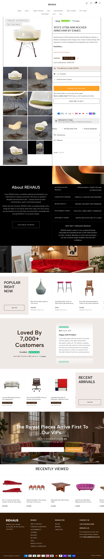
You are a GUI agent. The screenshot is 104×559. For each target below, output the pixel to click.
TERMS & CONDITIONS (38, 546)
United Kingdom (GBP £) (11, 556)
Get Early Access (74, 449)
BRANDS (58, 527)
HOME (19, 11)
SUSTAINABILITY (36, 529)
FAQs (32, 541)
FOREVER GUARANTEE (38, 527)
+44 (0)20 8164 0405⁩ (87, 524)
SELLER (57, 524)
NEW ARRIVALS (58, 11)
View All (14, 308)
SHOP (26, 11)
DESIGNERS (45, 14)
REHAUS (52, 4)
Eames (67, 52)
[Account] (87, 3)
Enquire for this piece (77, 88)
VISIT (54, 14)
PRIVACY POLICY (36, 543)
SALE (48, 11)
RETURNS (34, 538)
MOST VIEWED (71, 11)
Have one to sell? (76, 101)
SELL (60, 14)
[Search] (100, 3)
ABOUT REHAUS (38, 11)
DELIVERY (34, 535)
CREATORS (59, 529)
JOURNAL (34, 532)
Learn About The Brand (26, 225)
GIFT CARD (83, 11)
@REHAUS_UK (84, 528)
